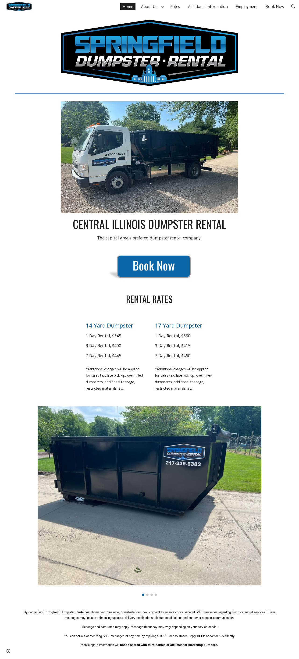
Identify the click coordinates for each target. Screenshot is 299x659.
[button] (293, 6)
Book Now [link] (275, 6)
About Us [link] (149, 6)
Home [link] (128, 6)
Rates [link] (175, 6)
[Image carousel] (149, 501)
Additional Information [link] (208, 6)
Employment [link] (247, 6)
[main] (149, 228)
